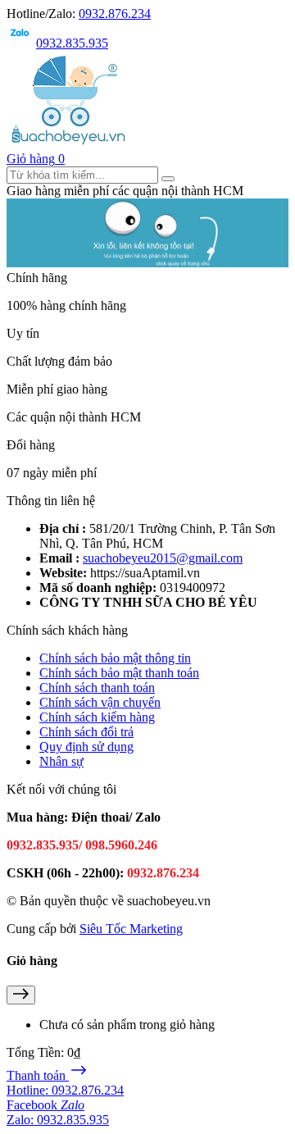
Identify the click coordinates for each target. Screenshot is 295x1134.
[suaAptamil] (68, 144)
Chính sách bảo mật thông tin (115, 658)
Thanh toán (38, 1075)
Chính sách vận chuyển (100, 702)
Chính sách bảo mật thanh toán (119, 673)
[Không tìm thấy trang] (147, 263)
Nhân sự (61, 761)
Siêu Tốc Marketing (131, 929)
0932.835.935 (72, 43)
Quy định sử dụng (86, 747)
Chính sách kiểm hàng (97, 717)
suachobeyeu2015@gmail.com (163, 558)
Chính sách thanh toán (97, 688)
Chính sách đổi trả (86, 732)
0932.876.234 (115, 13)
